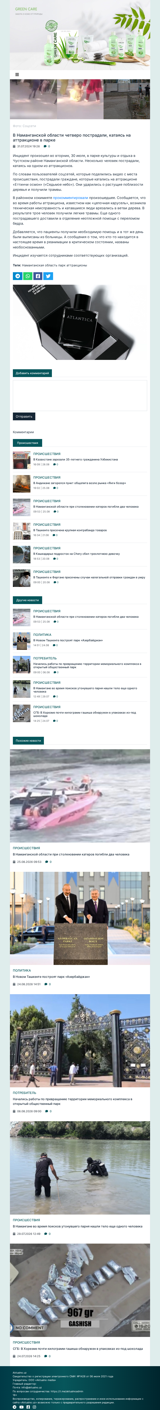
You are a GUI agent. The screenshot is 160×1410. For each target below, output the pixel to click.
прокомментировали (71, 198)
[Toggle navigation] (17, 75)
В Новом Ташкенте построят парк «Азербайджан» (68, 640)
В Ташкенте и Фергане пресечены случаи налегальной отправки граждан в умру (89, 577)
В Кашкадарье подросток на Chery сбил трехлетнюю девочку (76, 553)
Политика (42, 635)
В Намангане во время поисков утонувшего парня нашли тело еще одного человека (77, 1226)
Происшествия (46, 454)
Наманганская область (39, 265)
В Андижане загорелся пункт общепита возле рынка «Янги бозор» (79, 483)
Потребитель (45, 658)
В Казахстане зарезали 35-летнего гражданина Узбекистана (75, 459)
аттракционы (77, 265)
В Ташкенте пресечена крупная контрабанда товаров (70, 530)
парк (62, 265)
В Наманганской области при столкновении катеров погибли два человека (86, 506)
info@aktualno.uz (31, 1387)
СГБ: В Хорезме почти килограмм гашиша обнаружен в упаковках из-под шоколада (78, 1349)
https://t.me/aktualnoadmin (67, 1391)
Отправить (24, 416)
